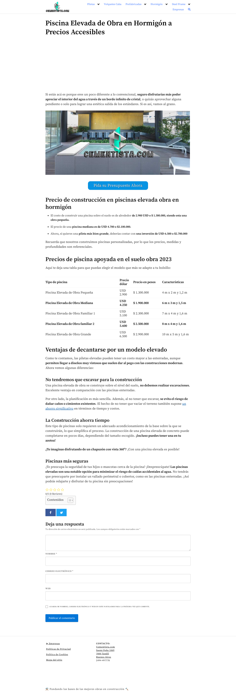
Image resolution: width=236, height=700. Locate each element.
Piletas (91, 4)
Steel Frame (178, 4)
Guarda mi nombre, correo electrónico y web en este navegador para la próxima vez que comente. (99, 607)
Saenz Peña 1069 (105, 650)
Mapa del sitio (54, 660)
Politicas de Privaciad (58, 649)
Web (48, 588)
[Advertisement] (118, 65)
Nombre (51, 554)
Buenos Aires (103, 657)
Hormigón (157, 4)
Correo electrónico (59, 571)
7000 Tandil (102, 653)
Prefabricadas (133, 4)
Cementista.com (105, 647)
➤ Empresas (53, 643)
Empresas (178, 9)
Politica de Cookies (57, 654)
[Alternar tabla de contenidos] (68, 500)
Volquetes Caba (112, 4)
